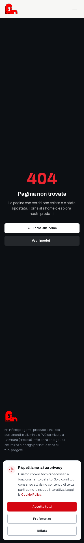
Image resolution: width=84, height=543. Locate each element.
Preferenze (42, 518)
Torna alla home (45, 228)
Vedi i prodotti (42, 240)
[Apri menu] (75, 9)
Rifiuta (42, 530)
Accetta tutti (42, 506)
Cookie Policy (31, 494)
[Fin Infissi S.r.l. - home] (10, 9)
